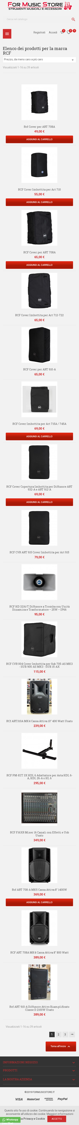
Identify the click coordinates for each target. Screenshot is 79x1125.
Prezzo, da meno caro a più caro (39, 60)
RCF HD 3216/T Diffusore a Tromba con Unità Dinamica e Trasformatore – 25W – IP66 (39, 608)
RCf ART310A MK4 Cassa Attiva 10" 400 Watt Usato (39, 721)
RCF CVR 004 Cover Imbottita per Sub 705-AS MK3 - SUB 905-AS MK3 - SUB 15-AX (39, 665)
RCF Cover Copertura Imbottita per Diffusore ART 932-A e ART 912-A (39, 488)
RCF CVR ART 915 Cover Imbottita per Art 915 (39, 552)
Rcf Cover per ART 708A (39, 127)
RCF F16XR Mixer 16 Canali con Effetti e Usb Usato (39, 834)
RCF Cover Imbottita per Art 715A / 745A (39, 424)
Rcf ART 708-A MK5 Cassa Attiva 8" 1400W (39, 889)
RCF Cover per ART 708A (39, 252)
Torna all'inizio (61, 1046)
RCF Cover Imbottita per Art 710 (39, 189)
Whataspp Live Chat (10, 1120)
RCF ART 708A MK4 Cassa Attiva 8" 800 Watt (39, 952)
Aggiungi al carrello (39, 139)
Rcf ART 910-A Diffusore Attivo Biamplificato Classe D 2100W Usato (39, 1008)
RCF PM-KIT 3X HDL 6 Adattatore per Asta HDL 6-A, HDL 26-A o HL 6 (39, 776)
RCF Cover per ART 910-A (39, 369)
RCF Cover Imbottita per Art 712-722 (39, 315)
